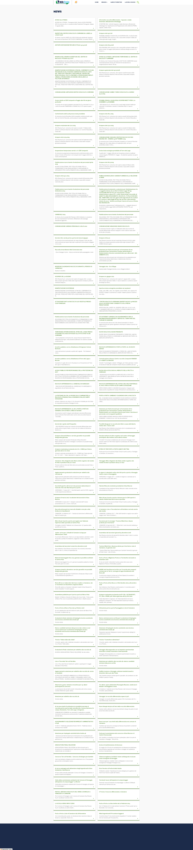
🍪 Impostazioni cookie (6, 849)
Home (96, 2)
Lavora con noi (130, 2)
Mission (104, 2)
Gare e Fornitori (116, 2)
